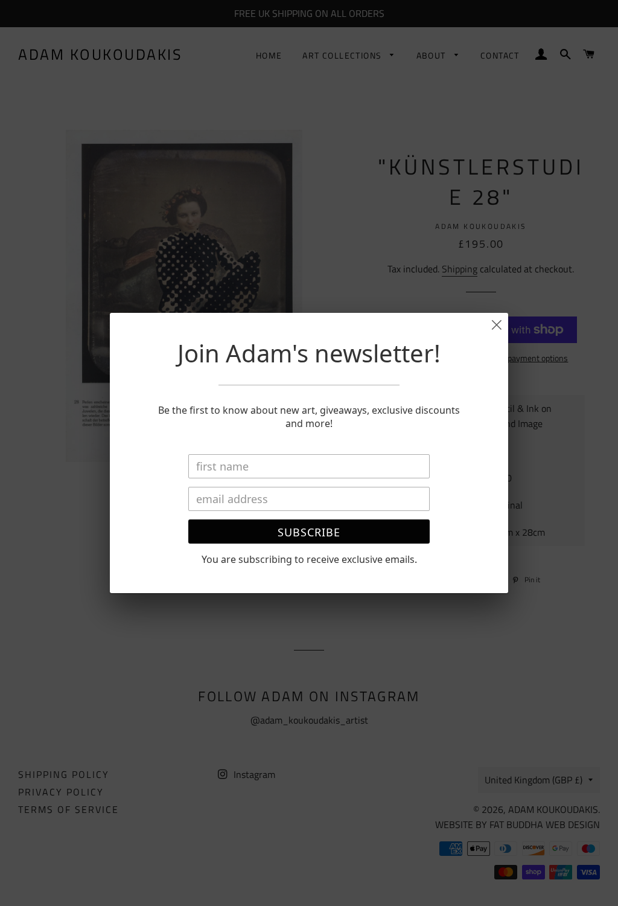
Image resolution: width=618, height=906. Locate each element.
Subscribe (309, 532)
